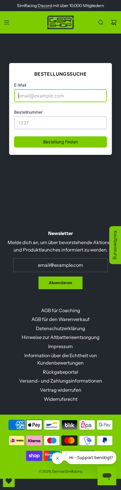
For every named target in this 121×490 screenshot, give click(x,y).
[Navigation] (6, 22)
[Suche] (100, 22)
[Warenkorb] (113, 22)
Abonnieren (60, 282)
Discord (45, 5)
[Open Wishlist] (9, 481)
